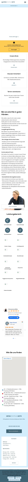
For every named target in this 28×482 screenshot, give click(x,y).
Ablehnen (18, 477)
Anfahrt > (14, 85)
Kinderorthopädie (7, 290)
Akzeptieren (11, 477)
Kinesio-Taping (8, 246)
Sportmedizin (20, 234)
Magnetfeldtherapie (20, 278)
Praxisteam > (14, 67)
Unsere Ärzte (14, 56)
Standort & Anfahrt (14, 74)
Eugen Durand (13, 322)
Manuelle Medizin (7, 234)
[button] (25, 2)
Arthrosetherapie (7, 224)
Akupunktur (20, 267)
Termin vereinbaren (14, 91)
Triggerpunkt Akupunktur (7, 278)
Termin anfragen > (14, 103)
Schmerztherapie (20, 224)
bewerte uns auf (13, 317)
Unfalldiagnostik (20, 246)
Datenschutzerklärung (14, 479)
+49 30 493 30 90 (14, 426)
